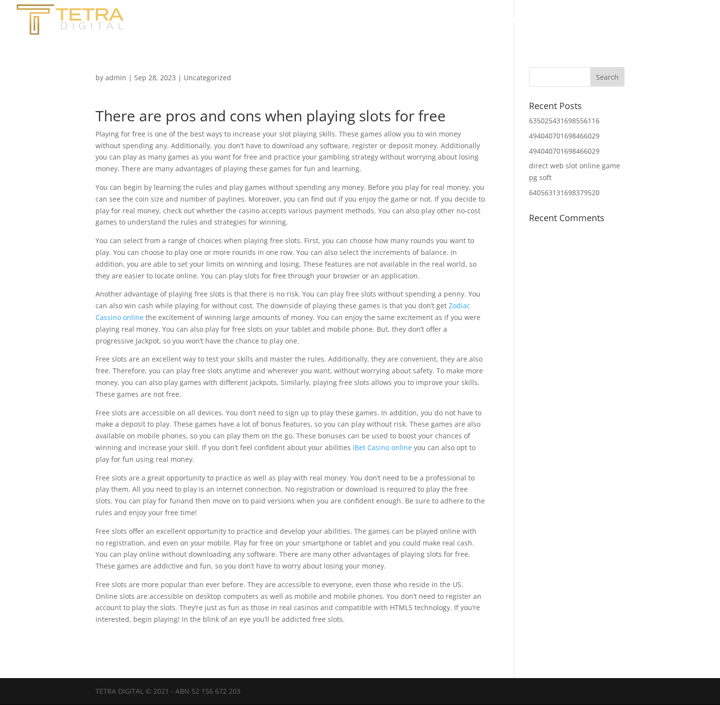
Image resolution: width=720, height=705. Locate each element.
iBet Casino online (382, 447)
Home (516, 21)
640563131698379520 (564, 192)
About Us (563, 21)
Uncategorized (207, 77)
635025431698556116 (564, 120)
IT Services (682, 21)
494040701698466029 (564, 135)
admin (115, 77)
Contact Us (621, 21)
